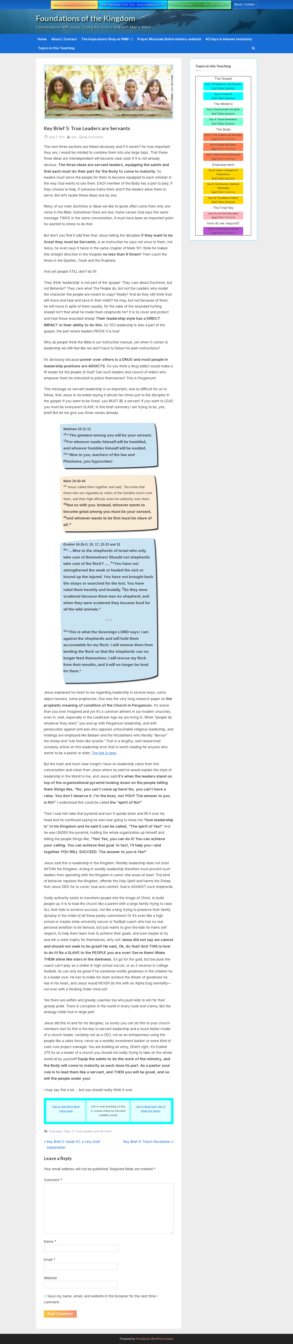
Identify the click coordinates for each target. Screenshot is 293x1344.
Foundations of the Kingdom (85, 18)
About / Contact (244, 4)
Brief (214, 88)
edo (74, 137)
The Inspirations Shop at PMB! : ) (107, 39)
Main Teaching (227, 88)
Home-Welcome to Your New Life (74, 4)
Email (49, 1260)
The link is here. (104, 753)
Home (42, 39)
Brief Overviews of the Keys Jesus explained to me (133, 4)
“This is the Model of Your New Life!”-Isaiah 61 (199, 4)
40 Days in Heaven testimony (228, 39)
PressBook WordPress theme (154, 1338)
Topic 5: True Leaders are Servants (87, 1131)
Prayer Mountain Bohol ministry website (169, 39)
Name (50, 1242)
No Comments (93, 137)
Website (50, 1278)
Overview (55, 1131)
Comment (53, 1180)
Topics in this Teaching (56, 48)
